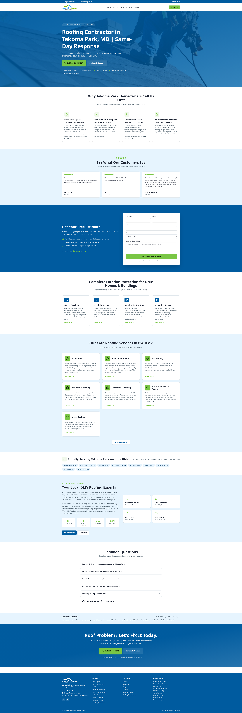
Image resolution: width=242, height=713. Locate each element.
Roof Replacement (98, 684)
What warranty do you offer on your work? (98, 601)
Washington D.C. (69, 469)
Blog (130, 7)
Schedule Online (133, 651)
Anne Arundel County (119, 465)
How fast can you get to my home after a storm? (100, 579)
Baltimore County (162, 465)
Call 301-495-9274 (112, 651)
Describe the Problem (133, 241)
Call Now (175, 7)
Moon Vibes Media (175, 710)
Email (127, 225)
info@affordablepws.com (72, 693)
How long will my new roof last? (94, 594)
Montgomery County (70, 465)
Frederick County (135, 465)
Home (109, 7)
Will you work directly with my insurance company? (101, 586)
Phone (154, 217)
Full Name (129, 217)
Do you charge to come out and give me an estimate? (102, 571)
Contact (136, 7)
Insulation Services (98, 700)
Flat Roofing (96, 687)
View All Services (119, 442)
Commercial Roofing (98, 689)
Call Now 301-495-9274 (75, 63)
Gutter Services (97, 695)
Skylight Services (97, 697)
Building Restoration (98, 703)
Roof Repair (96, 682)
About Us (124, 7)
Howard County (104, 465)
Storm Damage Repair (99, 692)
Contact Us (83, 533)
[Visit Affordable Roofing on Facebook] (63, 699)
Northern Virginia (83, 469)
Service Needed (131, 233)
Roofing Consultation (129, 695)
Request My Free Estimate (151, 256)
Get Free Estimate (96, 63)
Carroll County (148, 465)
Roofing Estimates (128, 692)
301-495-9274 (175, 2)
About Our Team (69, 533)
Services (116, 7)
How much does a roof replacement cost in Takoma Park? (103, 564)
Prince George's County (87, 465)
